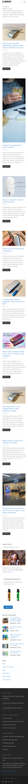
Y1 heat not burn (7, 718)
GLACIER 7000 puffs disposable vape (13, 736)
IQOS (4, 670)
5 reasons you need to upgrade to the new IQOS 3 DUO (13, 302)
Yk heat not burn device (9, 724)
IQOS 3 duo (5, 50)
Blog (4, 663)
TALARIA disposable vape (10, 739)
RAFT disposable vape (9, 746)
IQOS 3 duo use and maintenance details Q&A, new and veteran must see (13, 45)
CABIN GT (5, 749)
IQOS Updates (7, 676)
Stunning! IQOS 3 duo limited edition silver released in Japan (11, 409)
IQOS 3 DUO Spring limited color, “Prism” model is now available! (13, 354)
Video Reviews (7, 679)
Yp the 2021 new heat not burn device (13, 721)
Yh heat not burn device (9, 728)
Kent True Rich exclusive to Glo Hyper (13, 703)
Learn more (10, 572)
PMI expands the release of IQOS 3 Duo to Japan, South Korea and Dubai (14, 510)
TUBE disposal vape (8, 743)
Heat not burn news (8, 667)
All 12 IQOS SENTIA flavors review (12, 708)
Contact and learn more (9, 771)
